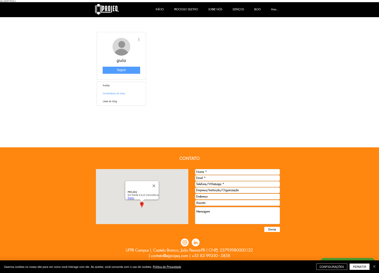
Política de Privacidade (167, 267)
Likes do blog (110, 101)
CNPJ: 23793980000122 (231, 250)
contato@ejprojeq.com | (170, 255)
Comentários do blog (114, 94)
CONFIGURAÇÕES (332, 267)
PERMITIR (359, 267)
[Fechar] (374, 267)
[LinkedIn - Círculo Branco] (196, 242)
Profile (106, 86)
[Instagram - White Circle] (185, 242)
